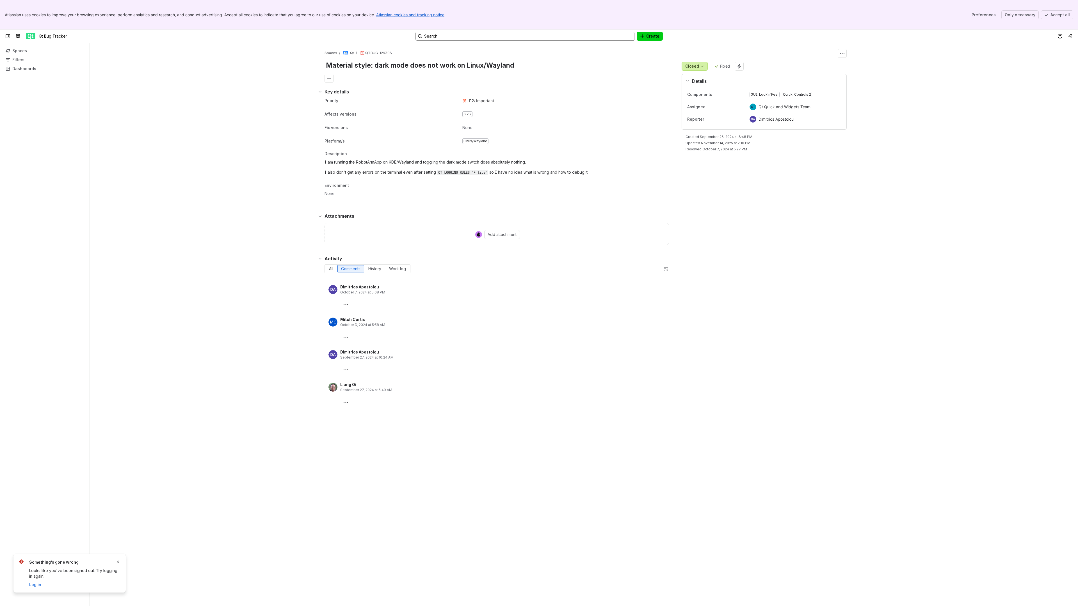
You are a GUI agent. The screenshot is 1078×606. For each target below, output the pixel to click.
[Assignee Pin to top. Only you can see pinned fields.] (718, 107)
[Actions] (842, 53)
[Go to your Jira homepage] (30, 36)
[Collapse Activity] (320, 258)
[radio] (331, 268)
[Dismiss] (118, 561)
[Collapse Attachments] (320, 216)
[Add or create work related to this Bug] (329, 78)
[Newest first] (666, 268)
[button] (762, 81)
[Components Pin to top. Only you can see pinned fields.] (716, 94)
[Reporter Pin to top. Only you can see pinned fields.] (716, 119)
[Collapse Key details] (320, 91)
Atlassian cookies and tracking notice (410, 14)
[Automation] (739, 66)
